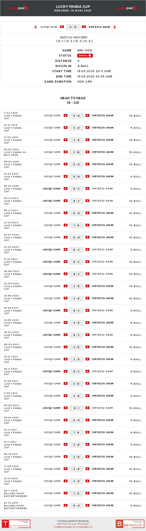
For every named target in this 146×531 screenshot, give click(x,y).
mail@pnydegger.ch (64, 527)
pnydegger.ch (84, 527)
